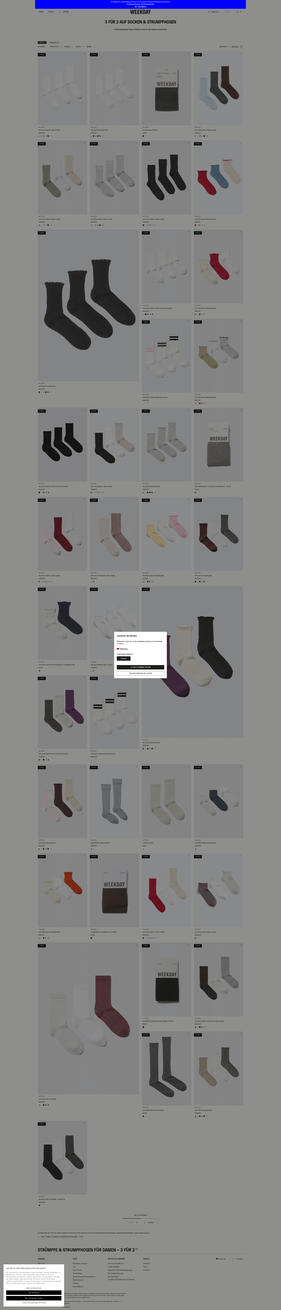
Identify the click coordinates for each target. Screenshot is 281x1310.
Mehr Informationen (33, 1288)
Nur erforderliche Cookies (34, 1298)
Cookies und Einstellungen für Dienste (34, 1303)
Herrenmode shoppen (147, 4)
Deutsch (124, 658)
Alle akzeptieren (33, 1292)
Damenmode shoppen (133, 4)
